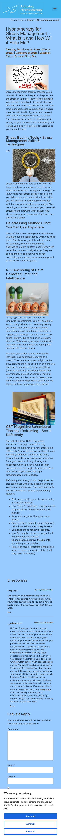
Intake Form (45, 689)
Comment (14, 729)
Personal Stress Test (26, 56)
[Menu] (54, 9)
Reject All (30, 831)
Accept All (30, 816)
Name (12, 765)
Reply (10, 612)
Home (30, 20)
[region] (30, 813)
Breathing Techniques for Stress (23, 49)
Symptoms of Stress (26, 52)
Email (11, 777)
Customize (30, 824)
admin (13, 623)
